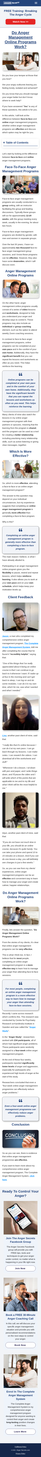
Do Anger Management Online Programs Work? (20, 39)
